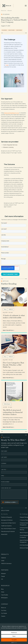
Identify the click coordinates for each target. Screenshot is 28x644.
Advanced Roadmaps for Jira (11, 113)
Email (3, 475)
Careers (3, 616)
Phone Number (5, 481)
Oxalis (6, 65)
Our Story (3, 610)
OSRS (2, 560)
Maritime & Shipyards (6, 517)
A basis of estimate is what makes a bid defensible (14, 316)
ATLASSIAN (4, 30)
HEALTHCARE (19, 30)
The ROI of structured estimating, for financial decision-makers (12, 412)
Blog (2, 589)
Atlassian (10, 10)
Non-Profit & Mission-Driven (8, 528)
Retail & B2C (4, 534)
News (2, 592)
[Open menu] (25, 5)
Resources (3, 10)
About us (3, 607)
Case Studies (4, 595)
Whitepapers (4, 597)
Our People (4, 613)
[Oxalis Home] (6, 5)
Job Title (4, 469)
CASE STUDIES (11, 30)
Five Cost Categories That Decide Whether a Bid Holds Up (13, 364)
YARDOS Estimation (6, 563)
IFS (2, 579)
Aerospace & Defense (6, 520)
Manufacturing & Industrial (8, 531)
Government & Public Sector (8, 523)
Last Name (4, 457)
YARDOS (3, 558)
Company (3, 463)
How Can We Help (6, 488)
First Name (4, 451)
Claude (3, 576)
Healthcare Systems (6, 525)
